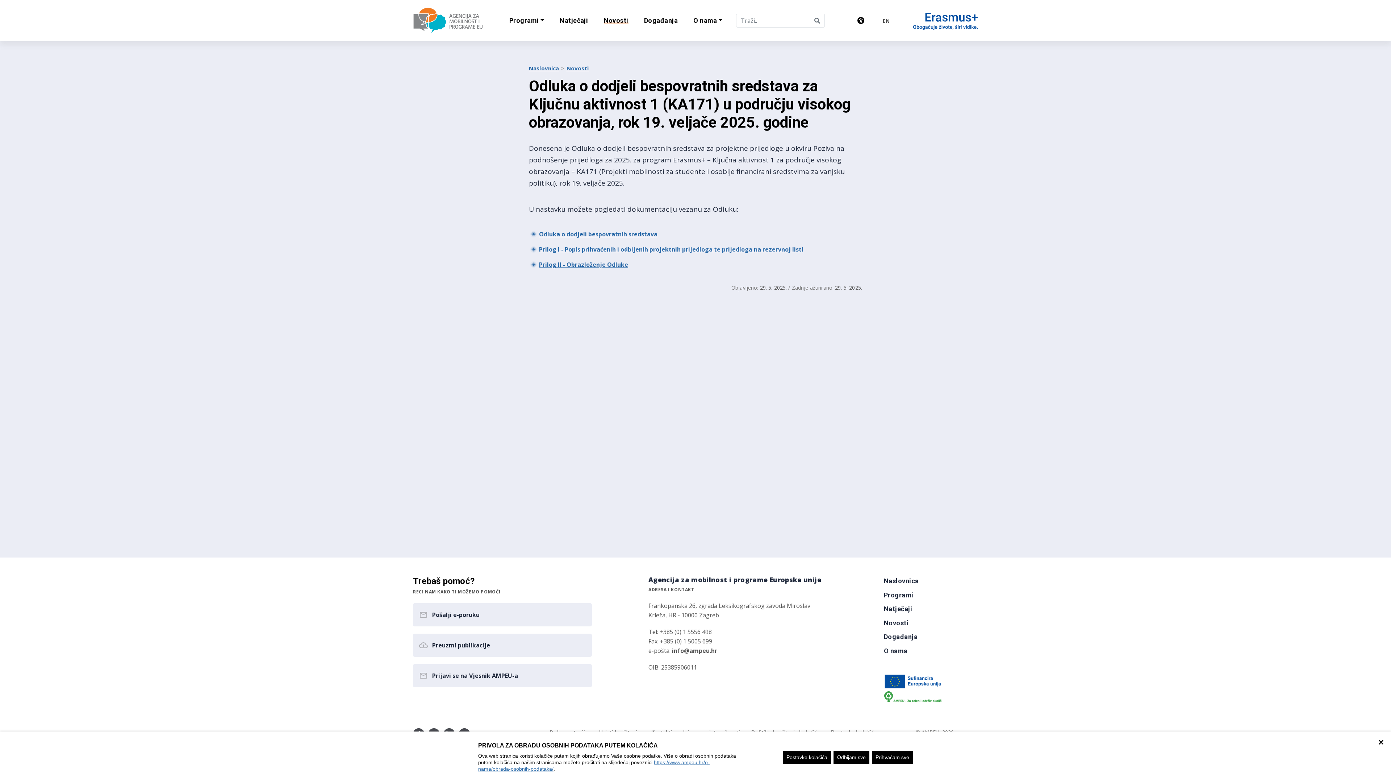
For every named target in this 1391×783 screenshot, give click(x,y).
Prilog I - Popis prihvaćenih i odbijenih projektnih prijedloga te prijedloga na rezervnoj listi (671, 249)
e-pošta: (682, 651)
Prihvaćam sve (892, 757)
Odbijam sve (851, 757)
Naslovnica (544, 68)
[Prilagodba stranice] (860, 20)
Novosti (578, 68)
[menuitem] (574, 20)
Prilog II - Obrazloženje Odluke (583, 265)
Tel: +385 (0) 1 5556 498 (680, 632)
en (886, 20)
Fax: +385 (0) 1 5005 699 (680, 641)
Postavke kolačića (806, 757)
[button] (526, 20)
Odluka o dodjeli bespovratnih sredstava (598, 234)
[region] (695, 757)
